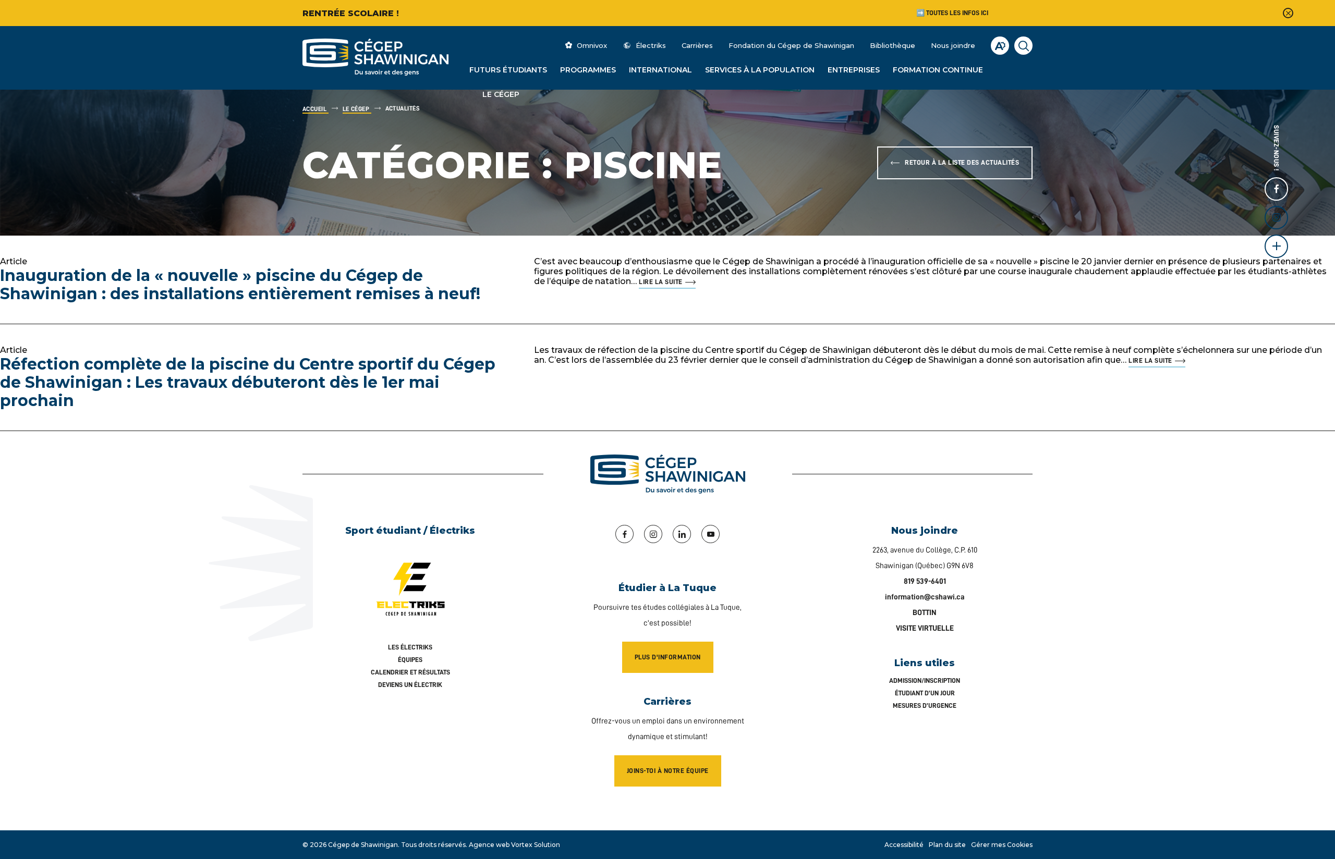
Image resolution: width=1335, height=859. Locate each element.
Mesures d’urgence (924, 705)
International (660, 70)
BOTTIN (925, 613)
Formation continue (938, 70)
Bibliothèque (892, 45)
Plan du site (947, 845)
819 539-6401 (925, 581)
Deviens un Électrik (410, 684)
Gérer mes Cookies (1002, 845)
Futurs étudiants (508, 70)
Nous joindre (953, 45)
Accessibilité (904, 845)
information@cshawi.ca (925, 597)
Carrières (697, 45)
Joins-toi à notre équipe (668, 770)
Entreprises (854, 70)
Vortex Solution (535, 845)
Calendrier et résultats (410, 672)
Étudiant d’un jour (925, 693)
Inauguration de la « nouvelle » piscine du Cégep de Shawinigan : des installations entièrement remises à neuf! (240, 284)
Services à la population (760, 70)
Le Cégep (500, 94)
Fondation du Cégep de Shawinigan (791, 45)
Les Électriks (410, 647)
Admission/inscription (924, 680)
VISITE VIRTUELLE (925, 628)
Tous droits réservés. (434, 845)
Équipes (410, 659)
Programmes (588, 70)
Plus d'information (668, 657)
